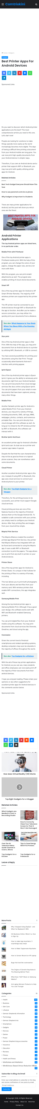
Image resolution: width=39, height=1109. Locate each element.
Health (5, 1000)
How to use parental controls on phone (17, 192)
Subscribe (6, 1089)
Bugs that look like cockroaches (22, 962)
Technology (7, 1017)
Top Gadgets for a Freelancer (27, 855)
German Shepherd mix (10, 1020)
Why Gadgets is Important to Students (17, 197)
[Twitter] (11, 740)
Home (5, 53)
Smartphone (7, 1024)
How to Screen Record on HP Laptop (23, 955)
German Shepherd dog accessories (15, 1041)
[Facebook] (6, 740)
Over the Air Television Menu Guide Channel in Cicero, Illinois (8, 846)
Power (5, 1038)
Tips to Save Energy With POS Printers (28, 844)
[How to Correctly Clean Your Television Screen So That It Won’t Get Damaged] (28, 815)
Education (6, 1048)
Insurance (6, 1045)
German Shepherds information (14, 1013)
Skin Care (6, 1006)
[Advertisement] (19, 30)
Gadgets (11, 53)
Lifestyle (6, 1010)
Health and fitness (9, 1058)
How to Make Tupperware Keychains (23, 948)
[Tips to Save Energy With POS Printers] (28, 836)
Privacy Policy (14, 1101)
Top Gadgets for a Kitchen (9, 855)
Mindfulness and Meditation (13, 1062)
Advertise (31, 1101)
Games (5, 1034)
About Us (23, 1101)
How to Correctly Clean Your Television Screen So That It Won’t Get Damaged (28, 825)
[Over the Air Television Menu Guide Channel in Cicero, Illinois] (10, 836)
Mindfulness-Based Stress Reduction (20, 1066)
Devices (6, 1031)
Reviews (6, 1052)
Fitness (5, 1055)
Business (6, 1003)
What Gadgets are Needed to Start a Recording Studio (9, 813)
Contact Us (19, 1105)
